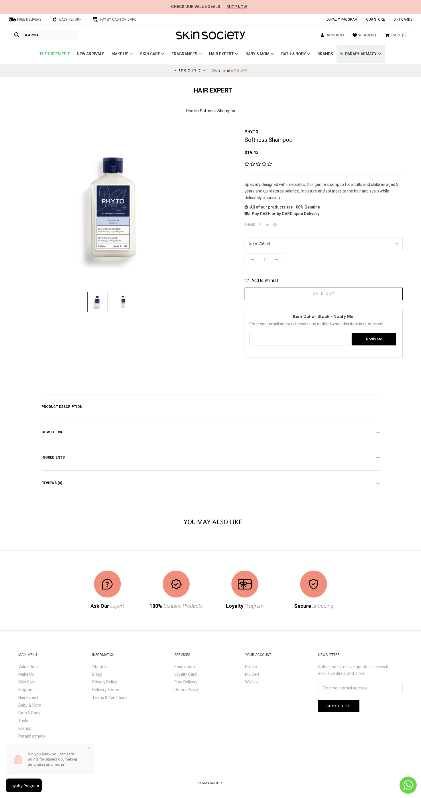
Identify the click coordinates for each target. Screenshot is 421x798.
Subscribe (338, 706)
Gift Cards (403, 19)
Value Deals (29, 666)
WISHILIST (367, 35)
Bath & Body (29, 713)
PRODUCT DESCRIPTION (62, 407)
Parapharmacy (31, 736)
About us (100, 666)
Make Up (26, 674)
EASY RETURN (70, 19)
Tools (23, 720)
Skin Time (229, 70)
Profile (251, 666)
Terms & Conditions (109, 697)
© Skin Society (210, 783)
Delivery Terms (105, 689)
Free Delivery (186, 682)
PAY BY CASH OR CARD (118, 19)
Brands (24, 728)
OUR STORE (375, 19)
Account (335, 35)
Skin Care (27, 682)
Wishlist (252, 682)
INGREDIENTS (53, 457)
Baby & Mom (29, 705)
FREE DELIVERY (29, 19)
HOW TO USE (52, 432)
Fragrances (28, 689)
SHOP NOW (237, 7)
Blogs (97, 674)
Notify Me (374, 339)
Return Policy (186, 689)
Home (191, 111)
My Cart (252, 674)
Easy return (184, 666)
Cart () (399, 35)
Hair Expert (28, 697)
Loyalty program (341, 19)
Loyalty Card (185, 674)
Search (30, 35)
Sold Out (324, 294)
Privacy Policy (104, 682)
